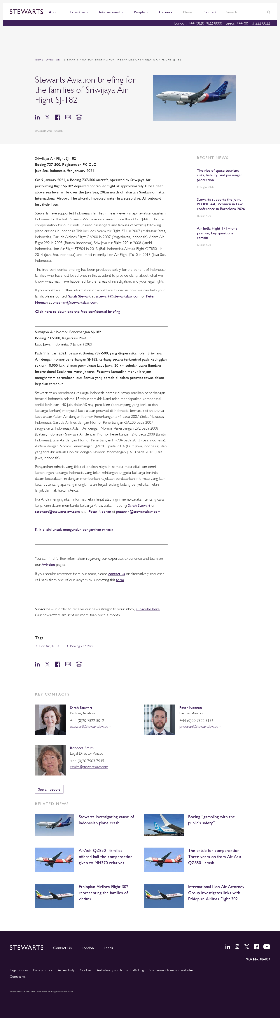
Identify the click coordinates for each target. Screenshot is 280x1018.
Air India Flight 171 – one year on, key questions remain (217, 233)
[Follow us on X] (246, 946)
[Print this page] (79, 117)
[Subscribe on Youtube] (266, 946)
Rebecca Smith (82, 747)
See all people (49, 789)
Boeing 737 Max (81, 646)
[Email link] (68, 117)
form (120, 579)
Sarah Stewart (79, 296)
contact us (116, 573)
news (39, 59)
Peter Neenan (100, 511)
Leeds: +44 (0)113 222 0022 (248, 23)
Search (268, 12)
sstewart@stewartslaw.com (118, 296)
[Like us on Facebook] (256, 946)
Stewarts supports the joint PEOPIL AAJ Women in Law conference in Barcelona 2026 (221, 204)
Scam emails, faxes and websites (171, 970)
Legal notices (19, 970)
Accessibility (66, 970)
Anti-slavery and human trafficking (120, 970)
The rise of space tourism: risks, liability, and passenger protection (219, 175)
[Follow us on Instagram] (237, 946)
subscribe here (148, 609)
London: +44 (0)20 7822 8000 (198, 23)
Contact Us (62, 948)
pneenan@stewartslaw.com (75, 302)
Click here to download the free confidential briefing (77, 311)
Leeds (108, 948)
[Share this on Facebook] (57, 117)
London (88, 948)
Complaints (18, 977)
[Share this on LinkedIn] (37, 117)
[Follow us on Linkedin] (227, 946)
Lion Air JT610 (49, 646)
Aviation (53, 59)
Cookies (85, 970)
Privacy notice (42, 970)
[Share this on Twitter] (47, 117)
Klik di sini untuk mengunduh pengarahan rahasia (74, 529)
